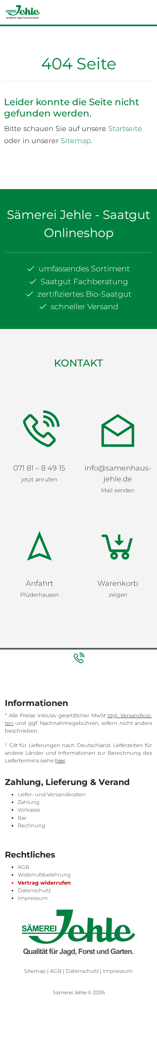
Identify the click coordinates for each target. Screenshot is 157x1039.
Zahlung (28, 709)
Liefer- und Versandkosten (52, 701)
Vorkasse (29, 716)
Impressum (33, 805)
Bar (22, 724)
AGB (23, 773)
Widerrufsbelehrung (44, 781)
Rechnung (31, 732)
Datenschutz (34, 797)
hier (60, 667)
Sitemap (76, 140)
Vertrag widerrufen (44, 789)
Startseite (125, 128)
